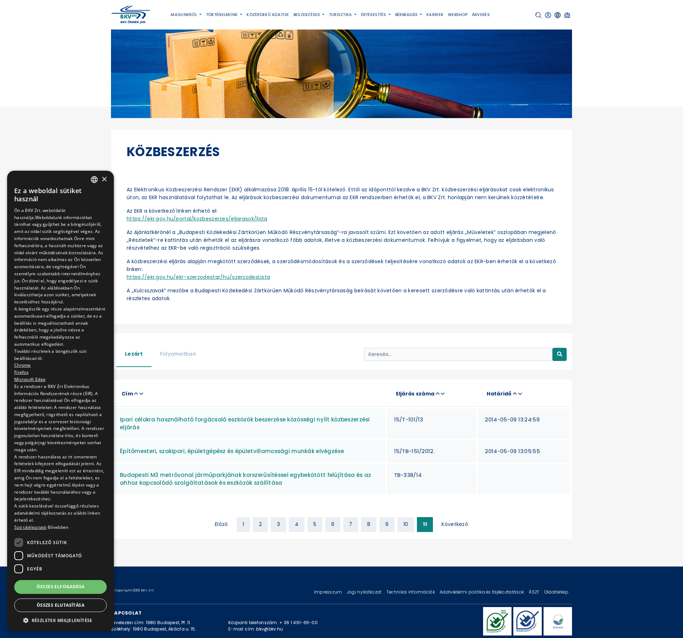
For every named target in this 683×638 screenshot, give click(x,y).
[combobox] (94, 179)
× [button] (104, 179)
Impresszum (328, 592)
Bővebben (58, 527)
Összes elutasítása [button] (60, 605)
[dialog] (60, 401)
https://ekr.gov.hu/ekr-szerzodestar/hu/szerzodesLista (198, 277)
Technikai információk (411, 592)
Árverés (481, 14)
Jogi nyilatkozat (365, 592)
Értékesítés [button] (374, 14)
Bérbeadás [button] (407, 14)
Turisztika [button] (341, 14)
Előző (221, 524)
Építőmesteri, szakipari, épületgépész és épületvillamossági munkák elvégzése (232, 451)
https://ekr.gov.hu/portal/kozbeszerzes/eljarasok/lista (197, 218)
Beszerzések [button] (307, 14)
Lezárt (134, 353)
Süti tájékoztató (30, 527)
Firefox (21, 372)
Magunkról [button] (184, 14)
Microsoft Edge (30, 379)
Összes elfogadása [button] (61, 587)
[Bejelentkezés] (548, 15)
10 (405, 524)
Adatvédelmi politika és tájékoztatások (482, 592)
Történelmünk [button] (222, 14)
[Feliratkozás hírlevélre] (567, 15)
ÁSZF (534, 592)
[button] (538, 15)
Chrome (22, 365)
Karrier (435, 14)
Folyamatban (178, 353)
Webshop (457, 14)
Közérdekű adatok (268, 14)
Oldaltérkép (556, 592)
